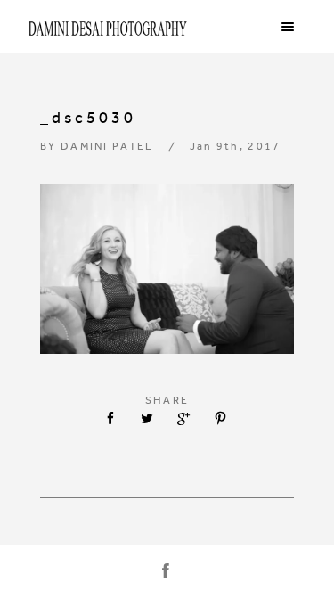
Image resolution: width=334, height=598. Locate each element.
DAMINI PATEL (107, 146)
